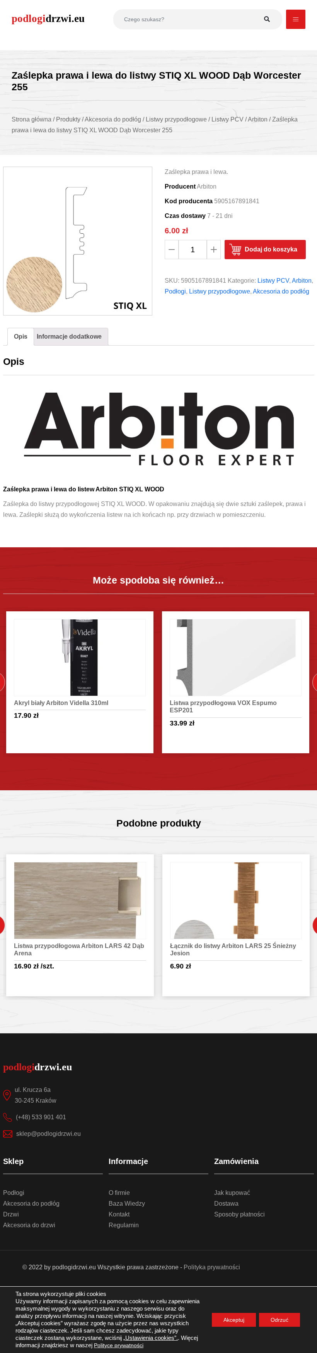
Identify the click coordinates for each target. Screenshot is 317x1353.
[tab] (20, 337)
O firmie (119, 1192)
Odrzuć (279, 1320)
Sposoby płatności (239, 1214)
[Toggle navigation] (295, 19)
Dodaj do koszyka (271, 249)
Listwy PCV (273, 280)
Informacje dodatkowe (69, 336)
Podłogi (175, 291)
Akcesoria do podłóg (281, 291)
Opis (20, 336)
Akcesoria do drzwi (29, 1225)
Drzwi (11, 1214)
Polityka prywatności (212, 1267)
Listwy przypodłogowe (219, 291)
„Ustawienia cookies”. (150, 1338)
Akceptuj (233, 1320)
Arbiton (302, 280)
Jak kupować (232, 1192)
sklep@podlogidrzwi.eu (48, 1133)
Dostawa (226, 1203)
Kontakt (119, 1214)
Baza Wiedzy (127, 1203)
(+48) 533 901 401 (41, 1117)
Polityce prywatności (118, 1345)
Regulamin (124, 1225)
